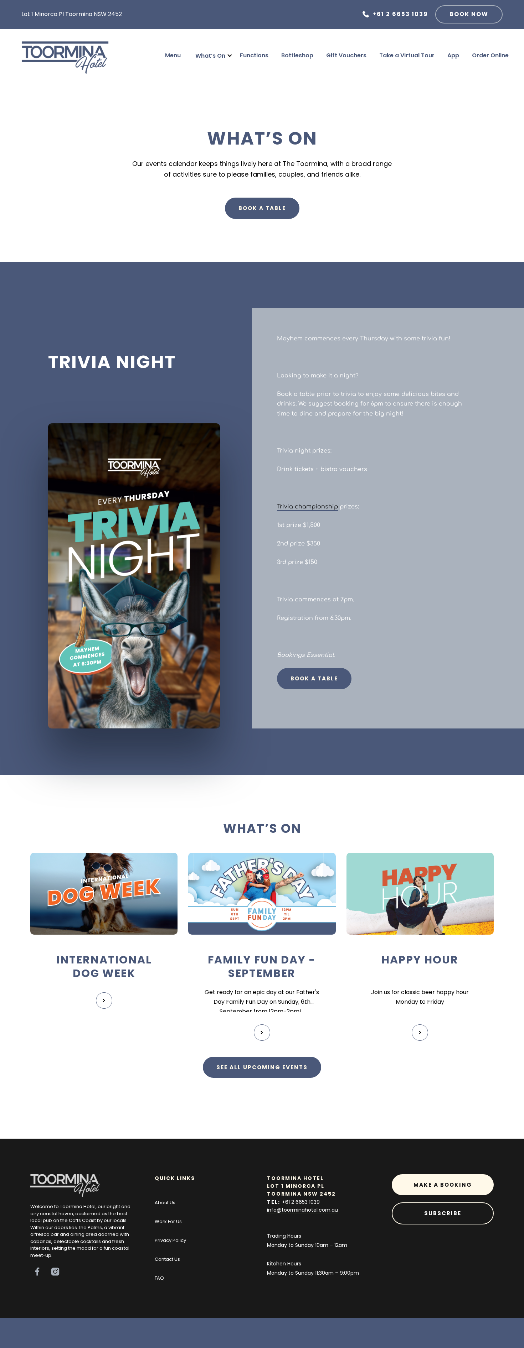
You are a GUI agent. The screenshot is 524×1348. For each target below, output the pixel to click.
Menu (173, 55)
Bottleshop (297, 55)
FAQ (159, 1278)
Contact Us (167, 1259)
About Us (165, 1202)
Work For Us (168, 1221)
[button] (210, 56)
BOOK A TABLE (262, 208)
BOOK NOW (468, 14)
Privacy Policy (170, 1240)
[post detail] (104, 1000)
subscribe (442, 1213)
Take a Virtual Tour (407, 55)
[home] (65, 55)
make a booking (442, 1184)
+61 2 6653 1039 (301, 1202)
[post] (104, 894)
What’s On (210, 56)
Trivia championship (307, 505)
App (453, 55)
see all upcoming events (262, 1067)
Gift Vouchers (346, 55)
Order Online (490, 55)
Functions (254, 55)
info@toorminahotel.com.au (302, 1209)
